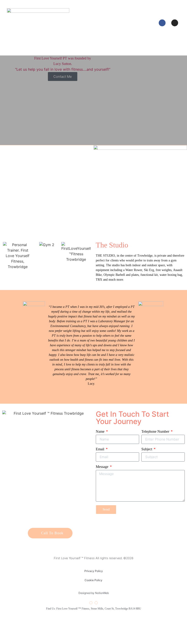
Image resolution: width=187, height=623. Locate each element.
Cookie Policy (93, 580)
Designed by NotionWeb (93, 593)
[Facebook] (162, 22)
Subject (147, 449)
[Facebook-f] (90, 602)
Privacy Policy (93, 571)
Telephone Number (155, 431)
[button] (91, 22)
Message (102, 467)
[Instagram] (174, 22)
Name (100, 431)
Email (100, 449)
